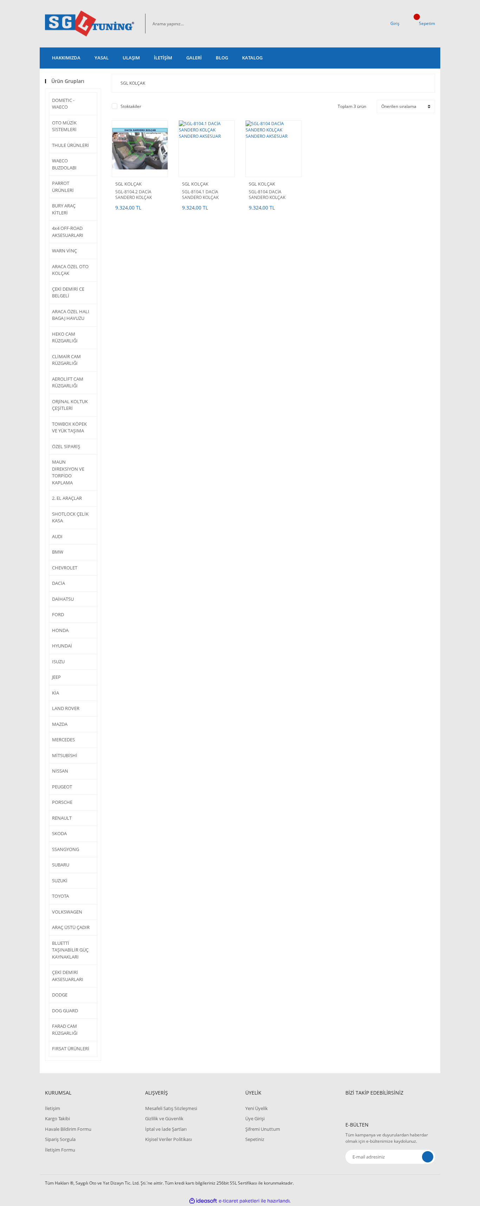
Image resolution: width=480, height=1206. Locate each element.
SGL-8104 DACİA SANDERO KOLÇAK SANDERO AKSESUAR (270, 194)
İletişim (52, 1108)
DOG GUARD (65, 1010)
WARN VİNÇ (64, 250)
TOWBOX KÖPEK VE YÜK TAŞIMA (69, 427)
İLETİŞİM (163, 57)
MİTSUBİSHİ (64, 755)
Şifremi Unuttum (262, 1129)
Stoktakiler (131, 106)
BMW (57, 552)
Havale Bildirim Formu (68, 1129)
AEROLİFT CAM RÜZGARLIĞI (67, 382)
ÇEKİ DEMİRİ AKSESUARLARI (67, 975)
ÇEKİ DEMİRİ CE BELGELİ (68, 292)
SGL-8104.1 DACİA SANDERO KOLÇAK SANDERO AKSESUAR (203, 194)
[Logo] (90, 24)
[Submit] (427, 1156)
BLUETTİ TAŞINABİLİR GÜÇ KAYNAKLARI (70, 950)
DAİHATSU (63, 599)
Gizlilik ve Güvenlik (164, 1118)
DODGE (59, 995)
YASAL (102, 57)
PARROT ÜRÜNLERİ (63, 186)
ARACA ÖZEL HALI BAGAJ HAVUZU (70, 315)
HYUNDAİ (62, 646)
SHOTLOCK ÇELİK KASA (70, 517)
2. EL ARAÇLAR (67, 498)
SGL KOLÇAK (128, 184)
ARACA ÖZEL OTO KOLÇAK (70, 270)
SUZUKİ (59, 880)
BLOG (222, 57)
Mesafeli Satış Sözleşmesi (171, 1108)
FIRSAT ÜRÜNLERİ (70, 1048)
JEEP (56, 677)
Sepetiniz (254, 1139)
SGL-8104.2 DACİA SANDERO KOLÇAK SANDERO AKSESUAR (136, 194)
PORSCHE (62, 802)
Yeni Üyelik (256, 1108)
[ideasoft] (203, 1201)
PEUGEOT (62, 786)
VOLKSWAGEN (67, 912)
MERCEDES (63, 739)
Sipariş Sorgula (60, 1139)
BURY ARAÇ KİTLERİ (64, 209)
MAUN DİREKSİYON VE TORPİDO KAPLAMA (68, 472)
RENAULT (62, 818)
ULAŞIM (131, 57)
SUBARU (60, 865)
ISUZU (58, 661)
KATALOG (252, 57)
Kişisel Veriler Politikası (168, 1139)
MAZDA (59, 724)
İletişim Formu (60, 1150)
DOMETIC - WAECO (63, 103)
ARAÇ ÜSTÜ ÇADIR (71, 927)
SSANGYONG (65, 849)
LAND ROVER (65, 708)
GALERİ (194, 57)
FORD (58, 614)
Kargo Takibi (57, 1118)
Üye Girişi (255, 1118)
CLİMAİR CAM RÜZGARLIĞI (66, 360)
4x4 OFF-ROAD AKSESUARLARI (67, 231)
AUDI (57, 536)
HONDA (60, 630)
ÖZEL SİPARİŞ (66, 446)
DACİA (58, 583)
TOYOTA (60, 896)
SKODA (59, 833)
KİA (55, 693)
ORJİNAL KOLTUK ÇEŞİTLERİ (70, 405)
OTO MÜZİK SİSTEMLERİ (64, 126)
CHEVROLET (64, 568)
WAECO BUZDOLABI (64, 164)
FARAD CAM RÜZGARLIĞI (65, 1029)
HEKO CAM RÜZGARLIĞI (65, 337)
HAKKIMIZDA (66, 57)
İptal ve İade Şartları (166, 1129)
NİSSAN (60, 771)
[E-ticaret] (239, 1201)
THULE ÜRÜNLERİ (70, 145)
